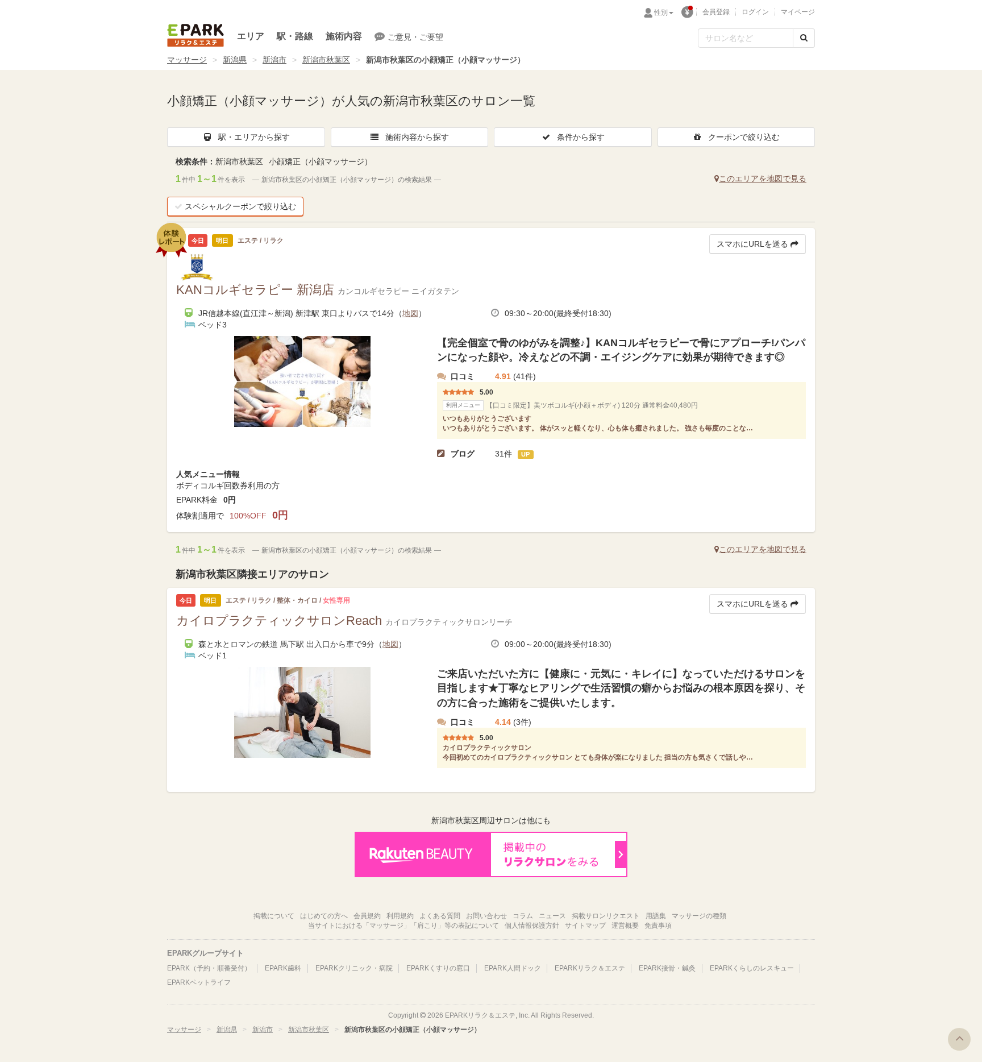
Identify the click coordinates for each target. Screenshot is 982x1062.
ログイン (755, 12)
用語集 (656, 916)
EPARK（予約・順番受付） (209, 968)
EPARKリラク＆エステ (195, 35)
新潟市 (274, 59)
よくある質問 (439, 916)
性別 (661, 12)
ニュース (552, 916)
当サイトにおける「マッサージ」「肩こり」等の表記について (403, 926)
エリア (250, 36)
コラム (523, 916)
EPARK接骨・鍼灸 (667, 968)
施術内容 (344, 36)
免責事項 (658, 926)
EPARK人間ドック (512, 968)
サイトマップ (585, 926)
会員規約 (367, 916)
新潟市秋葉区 (326, 59)
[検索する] (803, 38)
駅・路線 (295, 36)
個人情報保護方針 (532, 926)
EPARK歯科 (283, 968)
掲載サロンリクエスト (606, 916)
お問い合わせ (486, 916)
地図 (410, 313)
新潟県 (235, 59)
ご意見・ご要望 (415, 37)
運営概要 (625, 926)
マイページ (798, 12)
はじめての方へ (324, 916)
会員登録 (716, 12)
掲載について (273, 916)
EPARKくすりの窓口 (438, 968)
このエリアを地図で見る (762, 178)
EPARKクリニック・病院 (354, 968)
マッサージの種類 (699, 916)
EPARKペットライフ (199, 982)
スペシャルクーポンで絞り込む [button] (240, 206)
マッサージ (187, 59)
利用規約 (400, 916)
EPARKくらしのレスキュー (752, 968)
